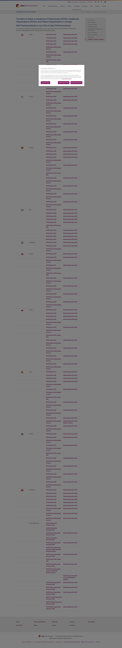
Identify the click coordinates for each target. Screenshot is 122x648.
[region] (61, 75)
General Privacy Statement (67, 78)
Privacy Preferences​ (45, 82)
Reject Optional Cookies (64, 82)
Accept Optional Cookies (76, 82)
